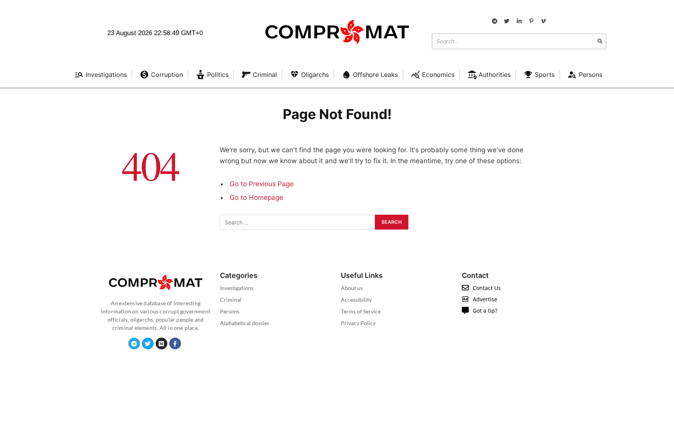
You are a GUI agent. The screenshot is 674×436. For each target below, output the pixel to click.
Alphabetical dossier (245, 323)
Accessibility (356, 299)
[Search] (600, 41)
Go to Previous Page (262, 184)
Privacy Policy (358, 323)
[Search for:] (298, 222)
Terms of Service (361, 311)
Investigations (237, 288)
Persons (229, 311)
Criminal (230, 299)
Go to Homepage (256, 197)
